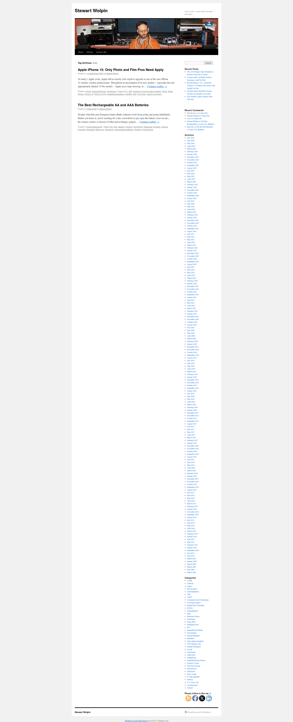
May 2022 (191, 272)
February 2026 (192, 151)
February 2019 (192, 374)
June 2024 (191, 203)
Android (190, 583)
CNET (189, 597)
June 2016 (191, 462)
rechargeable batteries (124, 129)
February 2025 (192, 184)
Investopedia (191, 633)
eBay (189, 613)
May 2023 (191, 239)
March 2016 (191, 470)
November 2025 (193, 159)
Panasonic (109, 129)
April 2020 (191, 335)
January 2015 (192, 509)
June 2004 (191, 569)
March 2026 (191, 148)
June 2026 (191, 140)
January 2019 (192, 377)
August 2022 (192, 264)
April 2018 (191, 401)
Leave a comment (154, 94)
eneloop (164, 126)
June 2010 (191, 556)
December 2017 (193, 413)
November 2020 (193, 319)
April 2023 (191, 242)
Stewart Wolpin (91, 10)
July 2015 (190, 492)
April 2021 (191, 305)
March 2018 (191, 404)
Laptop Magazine (193, 635)
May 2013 (191, 542)
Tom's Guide (191, 674)
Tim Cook (141, 94)
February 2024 (192, 214)
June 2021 (191, 300)
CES (188, 594)
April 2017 (191, 435)
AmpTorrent (138, 126)
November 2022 (193, 256)
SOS (135, 94)
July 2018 (190, 393)
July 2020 (190, 327)
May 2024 (191, 206)
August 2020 (192, 324)
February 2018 (192, 407)
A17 (126, 91)
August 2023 (192, 231)
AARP (189, 580)
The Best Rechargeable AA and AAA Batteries (113, 105)
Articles (89, 52)
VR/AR (190, 688)
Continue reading (157, 86)
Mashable (190, 638)
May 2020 (191, 333)
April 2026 (191, 146)
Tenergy (137, 129)
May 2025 (191, 176)
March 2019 (191, 371)
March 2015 (191, 503)
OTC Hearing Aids (194, 644)
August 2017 (192, 424)
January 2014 (192, 536)
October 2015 (192, 484)
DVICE (190, 608)
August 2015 (192, 490)
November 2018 (193, 382)
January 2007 (192, 561)
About (80, 52)
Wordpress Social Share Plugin (136, 720)
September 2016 (193, 454)
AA (111, 126)
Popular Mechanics (94, 126)
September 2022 (193, 261)
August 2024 (192, 198)
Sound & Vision (193, 663)
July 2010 (190, 553)
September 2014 (193, 514)
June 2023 (191, 236)
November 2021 (193, 289)
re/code (189, 649)
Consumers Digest (194, 602)
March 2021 (191, 308)
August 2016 (192, 457)
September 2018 (193, 388)
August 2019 (192, 357)
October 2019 (192, 352)
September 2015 (193, 487)
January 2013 (192, 547)
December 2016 (193, 446)
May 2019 (191, 366)
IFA (188, 627)
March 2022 (191, 278)
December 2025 (193, 157)
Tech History (191, 668)
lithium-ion (99, 129)
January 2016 (192, 476)
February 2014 (192, 534)
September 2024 (193, 195)
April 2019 (191, 368)
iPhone (81, 94)
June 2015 (191, 495)
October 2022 (192, 258)
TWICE (190, 679)
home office (191, 622)
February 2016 (192, 473)
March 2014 (191, 531)
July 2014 (190, 520)
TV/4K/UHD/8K (193, 677)
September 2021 (193, 294)
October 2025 (192, 162)
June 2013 (191, 539)
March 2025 (191, 181)
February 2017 (192, 440)
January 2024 (192, 217)
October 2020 (192, 322)
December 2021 (193, 286)
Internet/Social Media (195, 630)
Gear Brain (191, 619)
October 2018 (192, 385)
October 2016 (192, 451)
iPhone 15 (89, 94)
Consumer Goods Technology (198, 600)
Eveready (90, 129)
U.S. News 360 (192, 682)
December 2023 (193, 220)
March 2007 (191, 558)
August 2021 (192, 297)
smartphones (191, 657)
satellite (128, 94)
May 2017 (191, 432)
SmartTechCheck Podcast (196, 660)
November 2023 (193, 223)
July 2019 (190, 360)
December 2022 (193, 253)
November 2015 (193, 481)
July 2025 (190, 170)
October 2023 (192, 225)
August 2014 (192, 517)
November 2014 (193, 512)
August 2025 (192, 168)
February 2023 (192, 247)
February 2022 (192, 280)
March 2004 (191, 572)
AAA (130, 91)
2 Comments (148, 129)
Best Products (192, 589)
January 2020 (192, 344)
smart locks (191, 655)
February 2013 (192, 545)
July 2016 (190, 459)
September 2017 (193, 421)
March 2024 (191, 212)
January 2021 (192, 313)
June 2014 (191, 523)
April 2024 (191, 209)
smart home (191, 652)
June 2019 (191, 363)
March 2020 (191, 338)
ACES (164, 91)
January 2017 (192, 443)
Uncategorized (192, 685)
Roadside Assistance (116, 94)
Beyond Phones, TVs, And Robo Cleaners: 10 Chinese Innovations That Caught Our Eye (201, 85)
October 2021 (192, 291)
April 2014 (191, 528)
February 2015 (192, 506)
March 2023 (191, 245)
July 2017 (190, 426)
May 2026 (191, 143)
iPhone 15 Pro (100, 94)
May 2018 (191, 399)
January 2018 (192, 410)
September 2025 (193, 165)
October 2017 (192, 418)
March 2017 (191, 437)
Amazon (129, 126)
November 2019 (193, 349)
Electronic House (193, 616)
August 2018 (192, 390)
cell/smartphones (99, 91)
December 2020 (193, 316)
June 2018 (191, 396)
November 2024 (193, 190)
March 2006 (191, 564)
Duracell (156, 126)
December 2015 (193, 479)
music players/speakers (195, 641)
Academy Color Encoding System (147, 91)
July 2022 (190, 267)
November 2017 (193, 415)
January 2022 (192, 283)
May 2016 (191, 465)
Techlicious (111, 91)
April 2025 (191, 179)
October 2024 (192, 192)
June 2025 (191, 173)
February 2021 (192, 311)
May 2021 (191, 302)
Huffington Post (193, 624)
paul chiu (190, 126)
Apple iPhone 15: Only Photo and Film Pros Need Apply (121, 69)
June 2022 (191, 269)
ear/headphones (192, 611)
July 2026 (190, 137)
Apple (88, 91)
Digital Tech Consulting (195, 605)
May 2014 (191, 525)
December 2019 (193, 346)
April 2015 (191, 501)
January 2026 (192, 154)
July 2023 (190, 234)
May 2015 (191, 498)
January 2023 (192, 250)
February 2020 (192, 341)
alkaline (121, 126)
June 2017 (191, 429)
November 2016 (193, 448)
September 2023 (193, 228)
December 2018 (193, 379)
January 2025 (192, 187)
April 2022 (191, 275)
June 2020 (191, 330)
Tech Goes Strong (193, 666)
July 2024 (190, 201)
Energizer (82, 129)
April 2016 (191, 468)
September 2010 (193, 550)
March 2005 (191, 567)
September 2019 (193, 355)
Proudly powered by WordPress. (199, 712)
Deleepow (148, 126)
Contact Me (101, 52)
